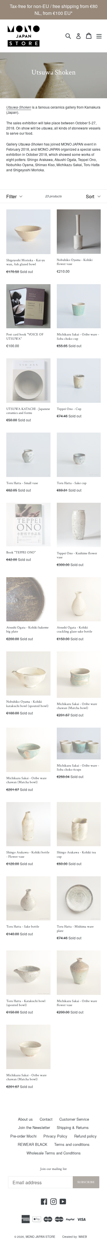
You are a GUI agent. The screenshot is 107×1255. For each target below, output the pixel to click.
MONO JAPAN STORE (40, 1237)
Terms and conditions (72, 1144)
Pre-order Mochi (23, 1136)
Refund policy (85, 1136)
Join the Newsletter (34, 1127)
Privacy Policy (55, 1136)
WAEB (82, 1237)
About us (25, 1119)
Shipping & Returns (73, 1127)
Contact (46, 1119)
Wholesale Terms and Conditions (54, 1153)
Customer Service (74, 1119)
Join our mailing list (53, 1169)
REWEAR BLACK (32, 1144)
